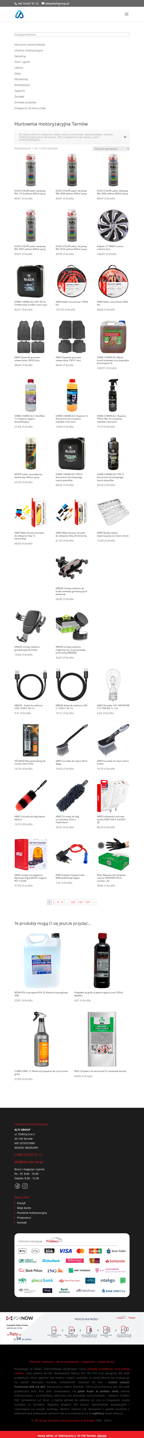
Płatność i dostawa (41, 1362)
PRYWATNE (21, 79)
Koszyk (21, 1203)
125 (73, 902)
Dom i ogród (22, 62)
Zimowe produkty (25, 102)
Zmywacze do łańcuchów (30, 108)
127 (87, 902)
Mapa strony (106, 1362)
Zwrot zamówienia (67, 1362)
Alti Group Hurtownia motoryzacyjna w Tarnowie (64, 1420)
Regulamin (88, 1362)
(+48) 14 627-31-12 (28, 1154)
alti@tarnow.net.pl (28, 1162)
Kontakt (22, 1222)
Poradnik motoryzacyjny (32, 1213)
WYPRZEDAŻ (22, 85)
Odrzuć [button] (101, 1435)
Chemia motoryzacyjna (28, 50)
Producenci (24, 1217)
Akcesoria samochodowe (29, 44)
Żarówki (19, 96)
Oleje (17, 73)
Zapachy (19, 91)
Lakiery (18, 67)
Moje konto (24, 1208)
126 (80, 902)
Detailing (20, 56)
